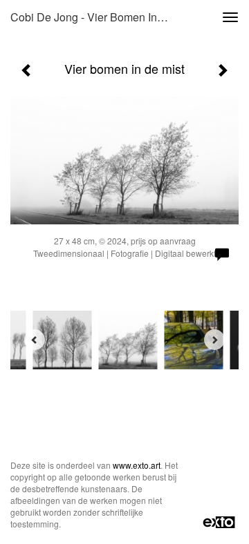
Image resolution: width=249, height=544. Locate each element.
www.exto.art (136, 465)
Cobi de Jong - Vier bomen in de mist (95, 17)
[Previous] (34, 339)
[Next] (214, 339)
